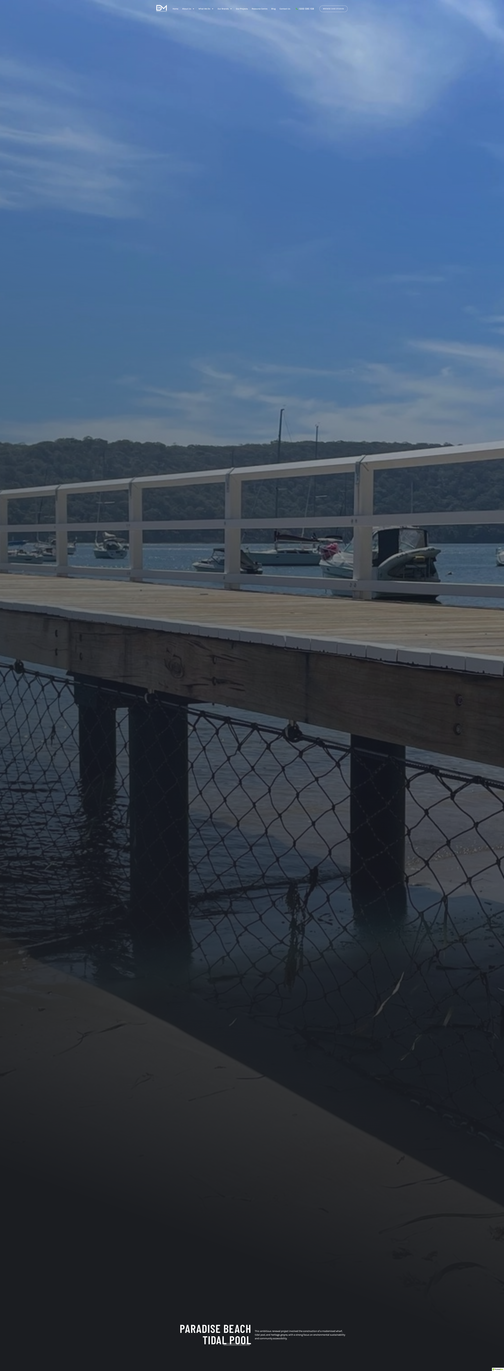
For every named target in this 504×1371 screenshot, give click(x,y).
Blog (273, 8)
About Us (186, 8)
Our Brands (223, 8)
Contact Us (285, 8)
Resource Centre (259, 8)
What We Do (204, 8)
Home (175, 8)
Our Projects (242, 8)
